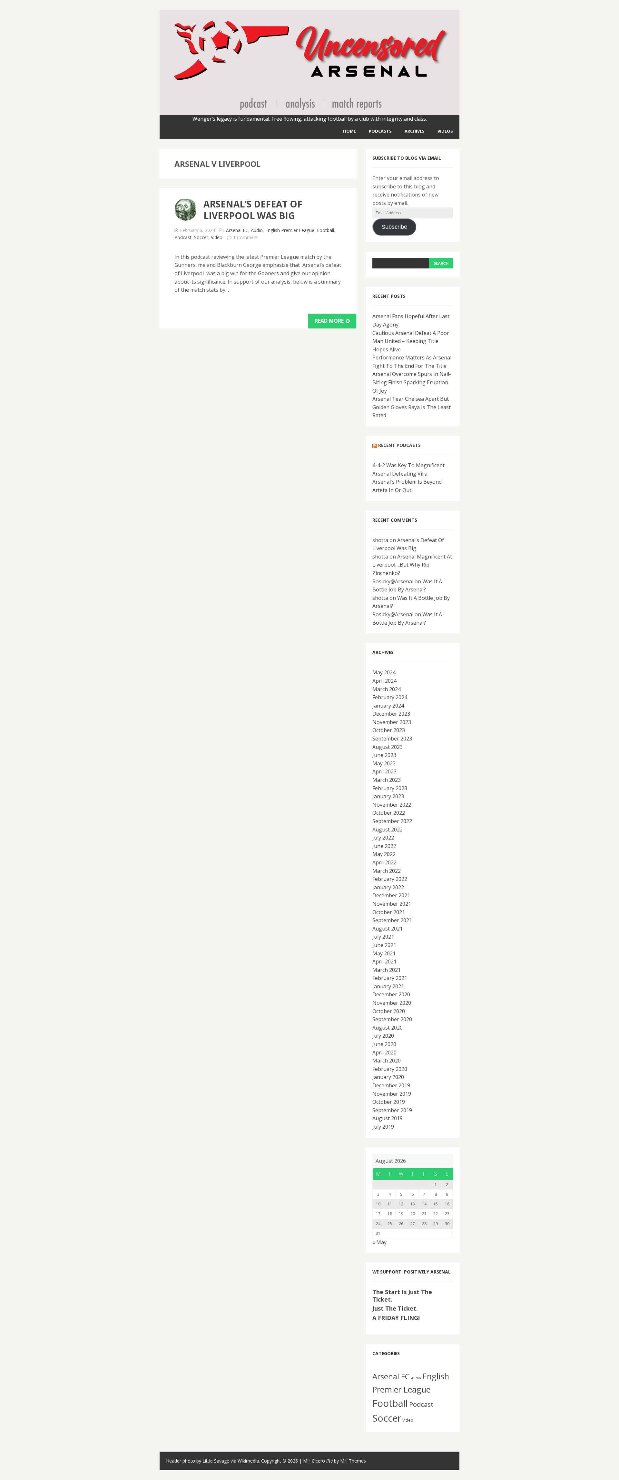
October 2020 (388, 1011)
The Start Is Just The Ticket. (402, 1295)
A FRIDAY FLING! (396, 1318)
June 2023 (384, 755)
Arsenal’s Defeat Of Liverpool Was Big (252, 210)
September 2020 (392, 1019)
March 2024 (386, 689)
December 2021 (391, 895)
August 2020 (387, 1027)
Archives (415, 131)
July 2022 (383, 837)
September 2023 (392, 738)
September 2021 (392, 920)
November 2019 (391, 1093)
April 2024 (384, 680)
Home (349, 131)
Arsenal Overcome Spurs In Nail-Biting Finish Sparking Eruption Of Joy (411, 382)
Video (216, 237)
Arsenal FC (237, 230)
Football (325, 230)
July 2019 (383, 1126)
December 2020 (391, 994)
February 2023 (389, 788)
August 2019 (387, 1118)
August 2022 (387, 829)
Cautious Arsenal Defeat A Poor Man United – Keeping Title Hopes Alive (410, 341)
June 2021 (384, 945)
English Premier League (289, 230)
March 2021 (386, 969)
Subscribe (394, 227)
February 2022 (389, 878)
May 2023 (384, 763)
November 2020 (391, 1002)
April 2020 (384, 1052)
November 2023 (391, 722)
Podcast (183, 237)
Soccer (201, 237)
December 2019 (391, 1085)
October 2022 (388, 812)
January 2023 (388, 796)
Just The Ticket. (395, 1308)
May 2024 (384, 672)
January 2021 (388, 986)
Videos (445, 131)
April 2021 (384, 961)
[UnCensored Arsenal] (309, 110)
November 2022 (391, 804)
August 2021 (387, 928)
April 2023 (384, 771)
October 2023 (388, 730)
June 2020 (384, 1044)
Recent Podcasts (399, 445)
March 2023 (386, 779)
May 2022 (384, 854)
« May (379, 1242)
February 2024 (389, 697)
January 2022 (388, 887)
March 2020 (386, 1060)
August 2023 (387, 746)
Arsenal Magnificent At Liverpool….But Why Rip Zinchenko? (412, 565)
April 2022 (384, 862)
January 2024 (388, 705)
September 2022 (392, 821)
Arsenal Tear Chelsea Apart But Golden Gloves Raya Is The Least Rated (411, 407)
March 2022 (386, 870)
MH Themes (353, 1461)
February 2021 (389, 978)
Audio (257, 230)
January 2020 (388, 1077)
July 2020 (383, 1035)
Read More (330, 320)
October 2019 (388, 1101)
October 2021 (388, 912)
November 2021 (391, 903)
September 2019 (392, 1110)
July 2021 (383, 936)
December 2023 (391, 713)
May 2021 (384, 953)
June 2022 (384, 846)
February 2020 (389, 1068)
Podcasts (380, 131)
